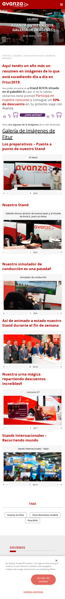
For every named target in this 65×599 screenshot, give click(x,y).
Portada (6, 55)
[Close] (56, 560)
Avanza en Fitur (15, 515)
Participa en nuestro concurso (28, 97)
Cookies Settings (33, 591)
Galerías (32, 19)
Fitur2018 (32, 520)
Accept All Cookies (43, 579)
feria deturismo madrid (45, 515)
